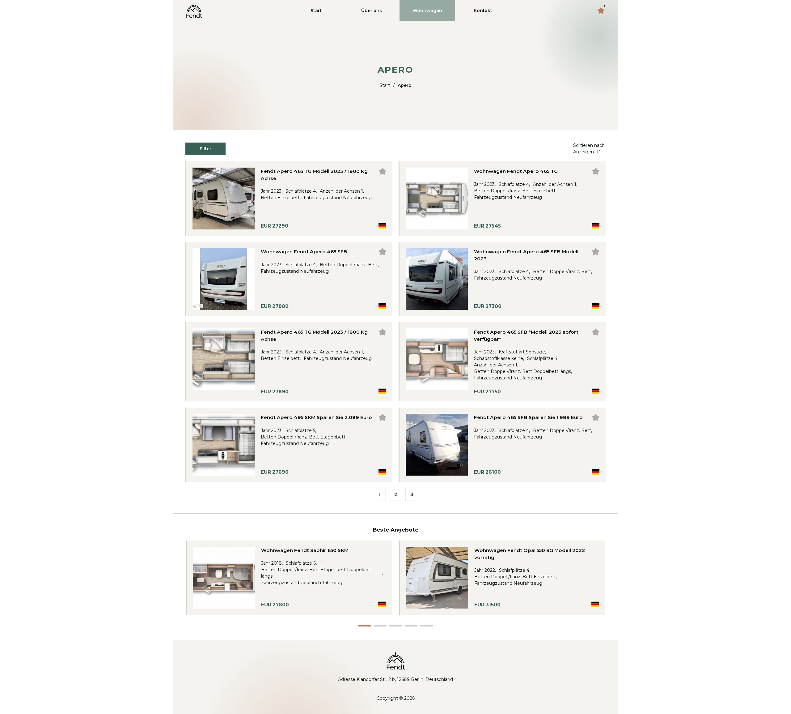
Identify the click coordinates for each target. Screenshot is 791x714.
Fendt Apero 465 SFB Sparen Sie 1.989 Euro (528, 417)
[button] (364, 626)
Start (316, 10)
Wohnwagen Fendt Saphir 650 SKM (305, 550)
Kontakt (483, 10)
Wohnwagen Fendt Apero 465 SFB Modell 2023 (526, 255)
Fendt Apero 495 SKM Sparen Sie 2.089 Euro (316, 417)
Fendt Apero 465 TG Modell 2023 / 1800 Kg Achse (314, 174)
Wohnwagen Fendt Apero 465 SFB (304, 251)
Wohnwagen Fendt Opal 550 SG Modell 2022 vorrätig (529, 553)
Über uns (371, 10)
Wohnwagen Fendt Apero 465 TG (516, 171)
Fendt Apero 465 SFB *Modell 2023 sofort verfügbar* (526, 335)
